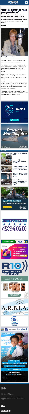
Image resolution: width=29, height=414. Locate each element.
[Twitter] (4, 406)
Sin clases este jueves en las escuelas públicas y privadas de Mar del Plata (19, 161)
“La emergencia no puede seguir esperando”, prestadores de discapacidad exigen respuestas (20, 168)
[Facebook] (2, 406)
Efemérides (3, 388)
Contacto (3, 389)
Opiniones (3, 387)
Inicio (2, 386)
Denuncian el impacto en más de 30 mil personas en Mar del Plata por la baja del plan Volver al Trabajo (20, 182)
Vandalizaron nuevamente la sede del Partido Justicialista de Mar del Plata (20, 175)
